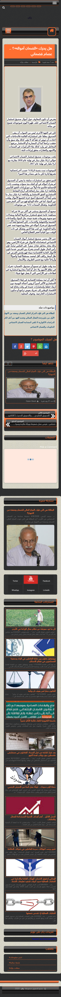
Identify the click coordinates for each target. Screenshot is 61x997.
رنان (30, 17)
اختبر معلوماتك (16, 957)
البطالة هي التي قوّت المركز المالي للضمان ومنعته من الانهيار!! (28, 313)
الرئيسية (34, 62)
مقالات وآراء (24, 62)
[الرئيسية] (52, 31)
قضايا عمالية (15, 963)
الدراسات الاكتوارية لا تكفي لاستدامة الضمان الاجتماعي (31, 322)
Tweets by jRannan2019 (44, 939)
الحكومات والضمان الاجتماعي (42, 327)
